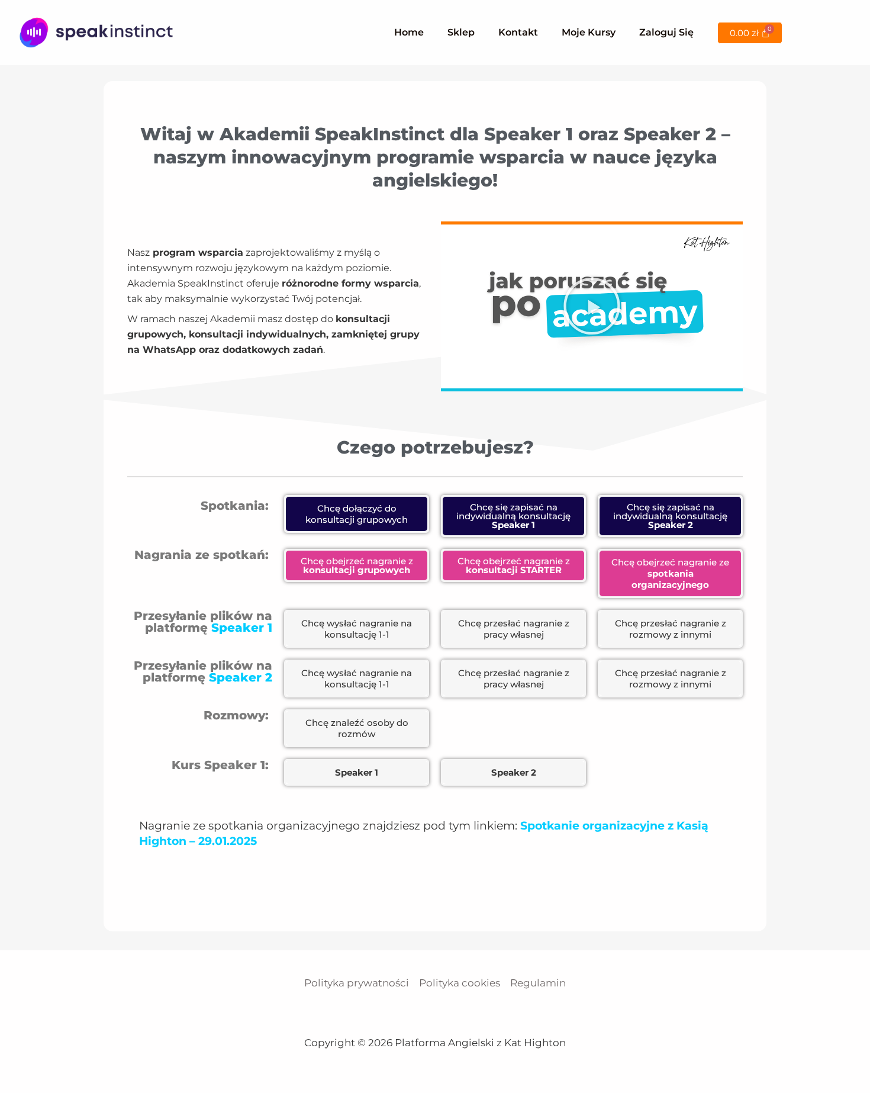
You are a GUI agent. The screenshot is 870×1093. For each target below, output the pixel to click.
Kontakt (518, 32)
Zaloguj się (666, 32)
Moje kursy (589, 32)
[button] (591, 306)
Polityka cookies (459, 983)
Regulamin (538, 983)
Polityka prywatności (356, 983)
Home (409, 32)
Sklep (461, 32)
